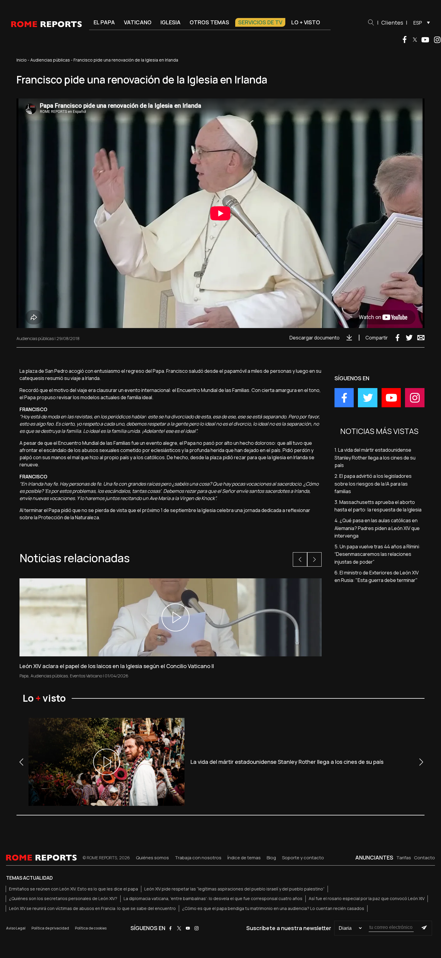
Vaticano (138, 22)
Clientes (392, 22)
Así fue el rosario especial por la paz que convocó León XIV (366, 898)
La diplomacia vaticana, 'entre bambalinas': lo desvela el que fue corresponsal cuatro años (213, 898)
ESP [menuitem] (417, 23)
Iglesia (170, 22)
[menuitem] (420, 22)
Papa (24, 676)
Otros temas (209, 22)
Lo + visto (305, 22)
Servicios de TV (260, 22)
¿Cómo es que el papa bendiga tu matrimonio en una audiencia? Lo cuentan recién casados (273, 908)
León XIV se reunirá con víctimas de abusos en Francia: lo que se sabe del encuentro (92, 908)
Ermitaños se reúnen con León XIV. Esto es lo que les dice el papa (73, 889)
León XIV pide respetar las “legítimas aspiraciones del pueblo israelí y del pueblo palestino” (234, 889)
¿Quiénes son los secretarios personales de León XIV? (63, 898)
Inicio (21, 60)
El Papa (104, 22)
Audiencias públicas (50, 60)
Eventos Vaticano (86, 676)
